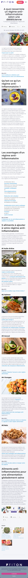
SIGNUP (20, 2)
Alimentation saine (14, 5)
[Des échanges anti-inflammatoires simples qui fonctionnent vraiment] (18, 530)
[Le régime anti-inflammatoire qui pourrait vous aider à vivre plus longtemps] (7, 530)
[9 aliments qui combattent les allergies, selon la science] (7, 543)
